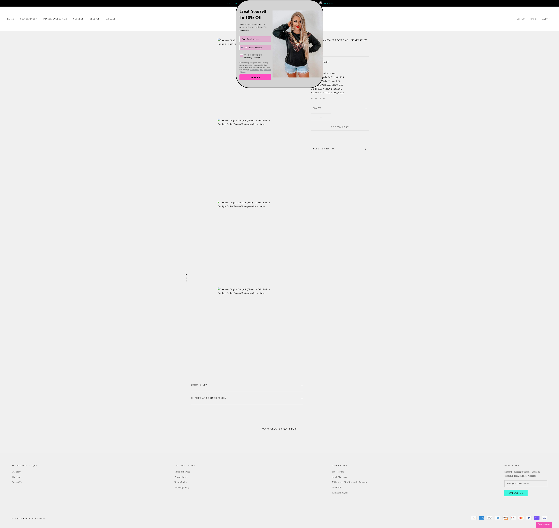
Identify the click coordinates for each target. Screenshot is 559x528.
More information (324, 149)
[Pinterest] (324, 98)
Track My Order (339, 477)
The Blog (16, 477)
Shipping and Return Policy (208, 398)
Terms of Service (182, 471)
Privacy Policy (181, 477)
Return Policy (180, 482)
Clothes (78, 19)
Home (10, 19)
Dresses (95, 19)
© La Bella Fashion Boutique (28, 518)
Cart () (547, 19)
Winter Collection (55, 19)
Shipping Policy (181, 487)
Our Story (16, 471)
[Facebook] (320, 98)
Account (521, 19)
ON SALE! (111, 19)
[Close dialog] (320, 2)
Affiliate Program (340, 492)
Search (533, 19)
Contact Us (17, 482)
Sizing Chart (199, 385)
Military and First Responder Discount (349, 482)
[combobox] (244, 47)
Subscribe (516, 493)
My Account (338, 471)
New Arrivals (28, 19)
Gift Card (336, 487)
